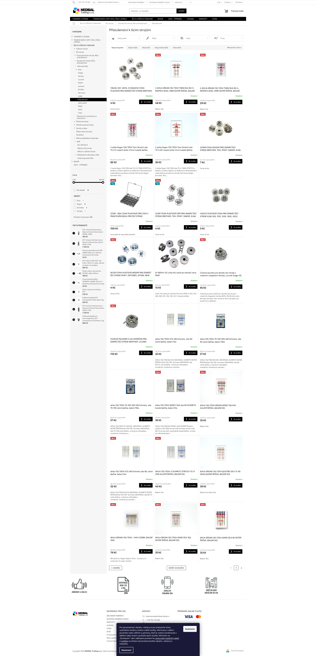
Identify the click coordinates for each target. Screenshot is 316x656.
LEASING (110, 625)
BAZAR (76, 161)
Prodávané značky (114, 635)
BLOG (109, 631)
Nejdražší (146, 47)
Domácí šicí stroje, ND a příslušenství (86, 62)
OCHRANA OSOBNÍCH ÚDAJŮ (159, 2)
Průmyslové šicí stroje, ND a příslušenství (88, 56)
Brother (81, 89)
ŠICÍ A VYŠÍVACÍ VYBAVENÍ (84, 45)
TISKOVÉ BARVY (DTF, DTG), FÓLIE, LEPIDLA (87, 41)
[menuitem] (80, 19)
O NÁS (109, 628)
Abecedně (177, 47)
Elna (80, 69)
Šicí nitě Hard (82, 145)
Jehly (80, 109)
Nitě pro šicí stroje (84, 148)
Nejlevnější (132, 47)
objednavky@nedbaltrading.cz (157, 616)
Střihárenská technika (84, 125)
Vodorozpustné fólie (85, 158)
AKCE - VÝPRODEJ (80, 165)
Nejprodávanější (161, 47)
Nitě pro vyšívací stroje (86, 151)
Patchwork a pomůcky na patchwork (87, 117)
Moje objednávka (113, 638)
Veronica (81, 93)
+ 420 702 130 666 (153, 620)
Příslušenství (82, 99)
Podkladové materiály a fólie (88, 155)
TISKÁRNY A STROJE (81, 37)
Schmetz (82, 207)
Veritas (81, 76)
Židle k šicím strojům (84, 131)
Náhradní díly (82, 66)
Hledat (181, 11)
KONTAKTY (179, 2)
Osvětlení (80, 135)
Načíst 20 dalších (176, 568)
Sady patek (82, 103)
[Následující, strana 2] (236, 568)
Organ (81, 204)
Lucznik (81, 79)
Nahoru (116, 568)
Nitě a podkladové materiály (87, 138)
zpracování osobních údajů (167, 638)
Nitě (78, 141)
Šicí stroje (80, 52)
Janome (81, 86)
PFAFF (80, 83)
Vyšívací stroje (82, 49)
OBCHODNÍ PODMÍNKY (136, 2)
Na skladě (83, 190)
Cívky (80, 113)
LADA (80, 96)
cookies (124, 641)
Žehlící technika (82, 121)
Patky (80, 106)
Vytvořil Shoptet (237, 651)
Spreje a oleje (81, 128)
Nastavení (126, 650)
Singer (80, 73)
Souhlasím (190, 629)
